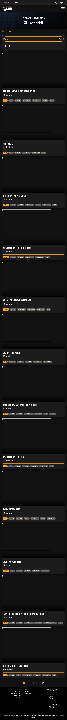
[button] (33, 46)
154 (43, 683)
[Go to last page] (49, 682)
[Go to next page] (46, 682)
